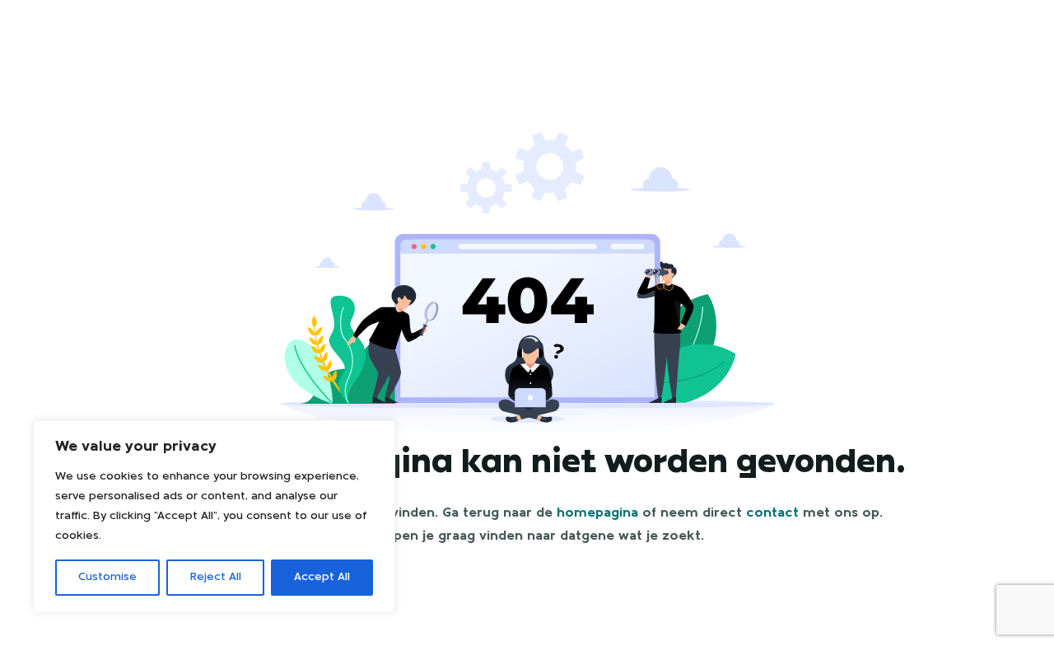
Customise (107, 577)
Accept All (322, 577)
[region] (214, 516)
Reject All (215, 577)
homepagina (597, 513)
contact (772, 513)
